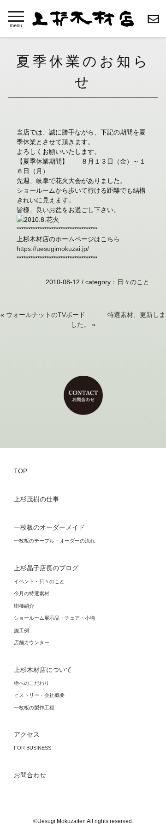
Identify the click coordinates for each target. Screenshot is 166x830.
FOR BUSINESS (32, 748)
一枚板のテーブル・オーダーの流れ (54, 540)
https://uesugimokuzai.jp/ (53, 248)
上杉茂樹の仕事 (36, 499)
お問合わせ (153, 19)
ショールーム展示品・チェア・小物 (54, 618)
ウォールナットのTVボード (45, 314)
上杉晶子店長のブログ (46, 568)
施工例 (21, 630)
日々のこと (133, 282)
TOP (20, 471)
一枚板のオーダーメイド (49, 527)
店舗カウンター (31, 642)
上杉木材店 (83, 19)
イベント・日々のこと (39, 581)
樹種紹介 (24, 606)
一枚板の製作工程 (34, 707)
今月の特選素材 (31, 593)
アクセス (27, 734)
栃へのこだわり (31, 683)
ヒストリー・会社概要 (39, 695)
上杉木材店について (43, 669)
